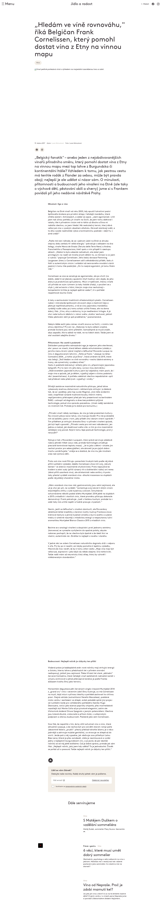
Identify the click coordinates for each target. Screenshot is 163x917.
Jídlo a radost (81, 4)
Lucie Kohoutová (58, 143)
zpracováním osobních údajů (76, 786)
